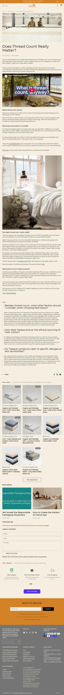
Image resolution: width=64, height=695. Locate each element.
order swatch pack (29, 658)
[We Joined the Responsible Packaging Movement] (16, 498)
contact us (26, 654)
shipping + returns (28, 656)
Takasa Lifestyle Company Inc (23, 693)
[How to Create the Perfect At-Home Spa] (47, 498)
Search (48, 609)
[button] (6, 6)
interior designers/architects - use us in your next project (53, 658)
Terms (4, 669)
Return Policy (6, 673)
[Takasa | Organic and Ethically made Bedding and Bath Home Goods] (32, 5)
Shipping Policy (7, 671)
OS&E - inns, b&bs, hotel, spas (53, 661)
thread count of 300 (24, 261)
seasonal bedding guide (9, 656)
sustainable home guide (9, 650)
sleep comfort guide (8, 658)
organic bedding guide (9, 654)
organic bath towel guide (10, 660)
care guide (26, 652)
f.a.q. (24, 650)
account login (27, 660)
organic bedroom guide (9, 652)
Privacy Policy (6, 675)
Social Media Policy (8, 678)
